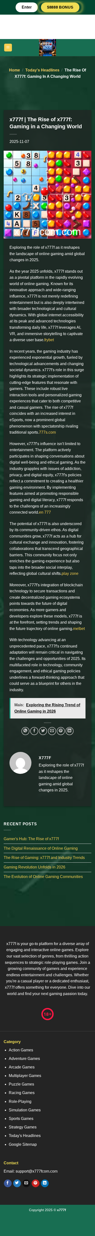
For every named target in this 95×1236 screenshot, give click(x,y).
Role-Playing (20, 1101)
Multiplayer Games (25, 1076)
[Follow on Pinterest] (35, 1183)
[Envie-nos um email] (26, 1183)
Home (14, 70)
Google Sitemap (23, 1144)
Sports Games (21, 1118)
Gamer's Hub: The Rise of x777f (31, 839)
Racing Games (22, 1093)
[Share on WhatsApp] (25, 731)
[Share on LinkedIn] (70, 731)
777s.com (47, 432)
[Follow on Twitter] (17, 1183)
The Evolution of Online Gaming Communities (43, 876)
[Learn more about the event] (47, 26)
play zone (70, 573)
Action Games (21, 1050)
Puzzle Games (21, 1084)
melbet (79, 629)
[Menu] (8, 48)
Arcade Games (22, 1067)
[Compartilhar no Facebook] (34, 731)
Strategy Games (23, 1127)
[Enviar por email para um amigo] (52, 731)
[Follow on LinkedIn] (44, 1183)
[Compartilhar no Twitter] (43, 731)
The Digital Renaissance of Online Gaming (41, 848)
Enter (27, 7)
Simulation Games (25, 1110)
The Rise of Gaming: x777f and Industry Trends (44, 858)
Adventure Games (24, 1059)
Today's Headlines (42, 70)
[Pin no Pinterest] (61, 731)
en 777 (45, 512)
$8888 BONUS (60, 7)
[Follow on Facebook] (7, 1183)
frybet (49, 340)
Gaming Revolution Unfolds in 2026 (34, 867)
